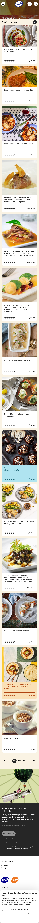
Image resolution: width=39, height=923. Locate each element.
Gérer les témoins (20, 919)
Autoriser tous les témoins (19, 909)
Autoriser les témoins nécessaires (19, 914)
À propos (4, 866)
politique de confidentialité (21, 904)
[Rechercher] (36, 4)
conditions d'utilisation (21, 848)
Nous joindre (5, 868)
